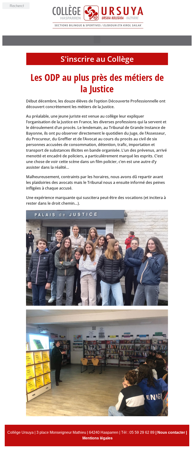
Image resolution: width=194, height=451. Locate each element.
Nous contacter (171, 432)
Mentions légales (97, 438)
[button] (97, 39)
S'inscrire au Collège (97, 59)
